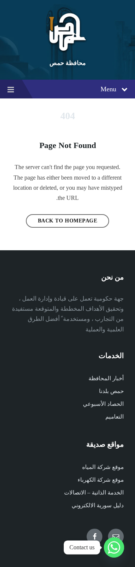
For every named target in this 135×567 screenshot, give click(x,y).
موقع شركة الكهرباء (101, 480)
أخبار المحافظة (106, 378)
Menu (108, 89)
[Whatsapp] (114, 547)
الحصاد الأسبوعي (103, 404)
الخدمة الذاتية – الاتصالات (94, 493)
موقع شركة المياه (103, 467)
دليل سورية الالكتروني (98, 505)
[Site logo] (67, 50)
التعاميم (114, 417)
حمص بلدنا (111, 391)
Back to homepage (68, 221)
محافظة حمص (68, 63)
